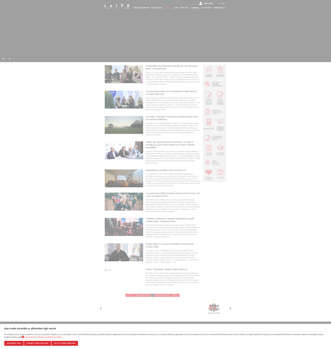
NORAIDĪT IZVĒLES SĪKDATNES (38, 343)
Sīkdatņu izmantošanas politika (49, 337)
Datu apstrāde (29, 337)
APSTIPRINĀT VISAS (14, 343)
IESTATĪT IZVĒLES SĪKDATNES (64, 343)
